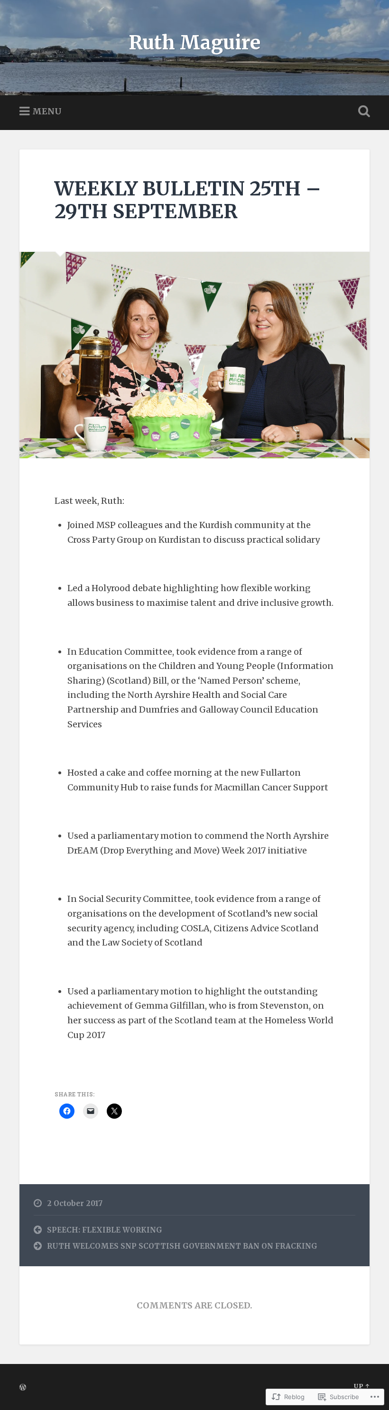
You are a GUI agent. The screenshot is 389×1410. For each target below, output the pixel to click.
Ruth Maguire (194, 42)
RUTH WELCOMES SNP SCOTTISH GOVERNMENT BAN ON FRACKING (182, 1246)
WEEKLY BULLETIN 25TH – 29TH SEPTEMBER (188, 200)
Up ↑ (362, 1386)
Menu (47, 110)
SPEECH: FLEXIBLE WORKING (104, 1229)
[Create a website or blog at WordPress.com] (22, 1387)
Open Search (362, 111)
